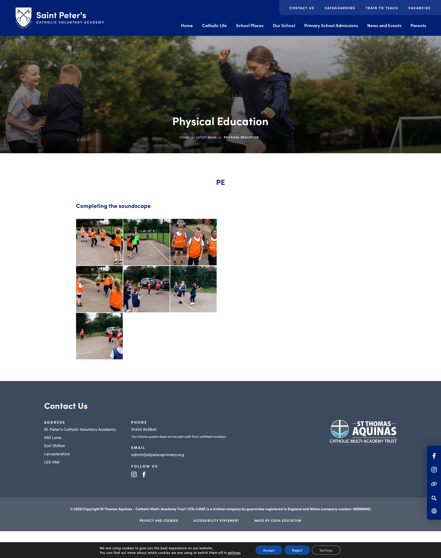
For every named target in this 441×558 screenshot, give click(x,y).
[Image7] (99, 336)
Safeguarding (340, 7)
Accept (269, 550)
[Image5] (146, 289)
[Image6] (193, 289)
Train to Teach (382, 7)
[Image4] (99, 289)
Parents (418, 25)
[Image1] (99, 242)
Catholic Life (214, 25)
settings (234, 552)
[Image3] (193, 242)
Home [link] (184, 137)
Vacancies (419, 7)
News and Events (384, 25)
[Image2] (146, 242)
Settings (326, 550)
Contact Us (301, 7)
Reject (297, 550)
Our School (284, 25)
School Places (250, 25)
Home (187, 25)
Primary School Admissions (331, 25)
